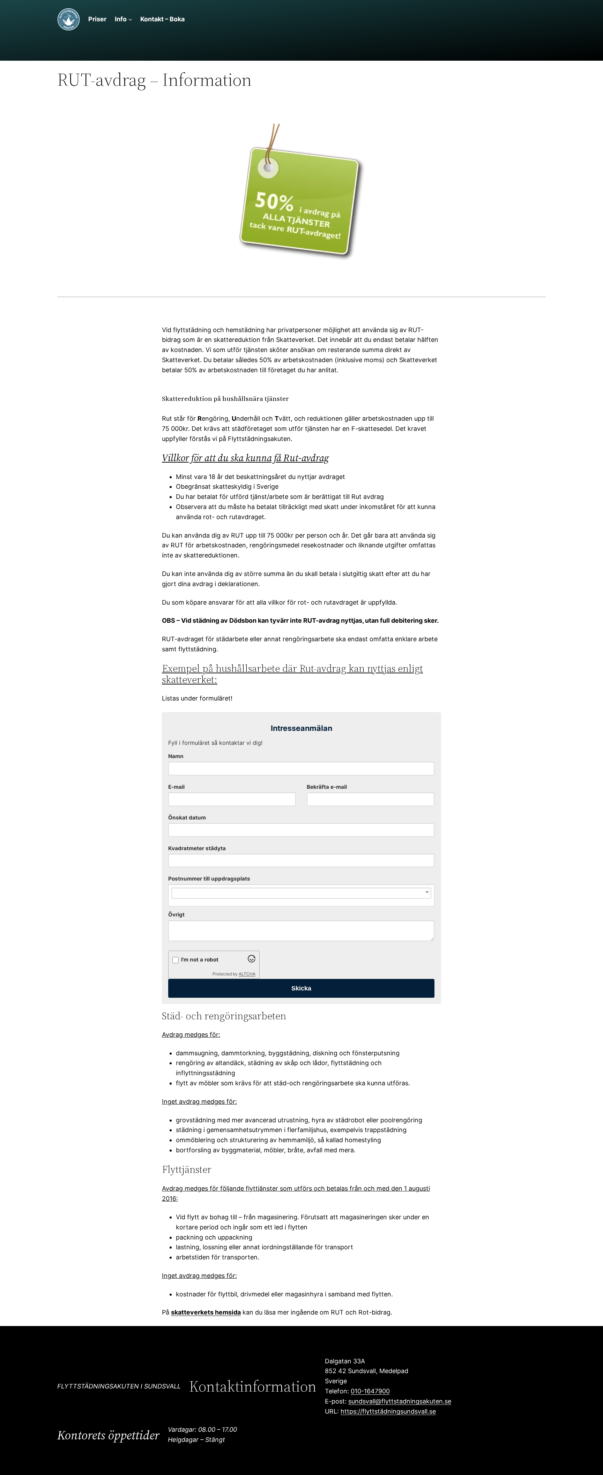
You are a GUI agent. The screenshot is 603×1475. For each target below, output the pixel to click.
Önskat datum (187, 817)
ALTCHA (247, 973)
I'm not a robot (199, 959)
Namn (176, 756)
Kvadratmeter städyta (197, 848)
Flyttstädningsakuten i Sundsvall (119, 1386)
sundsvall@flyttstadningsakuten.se (399, 1401)
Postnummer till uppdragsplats (209, 878)
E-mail (176, 787)
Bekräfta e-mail (327, 787)
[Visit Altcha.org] (251, 960)
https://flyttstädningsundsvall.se (388, 1411)
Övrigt (176, 914)
